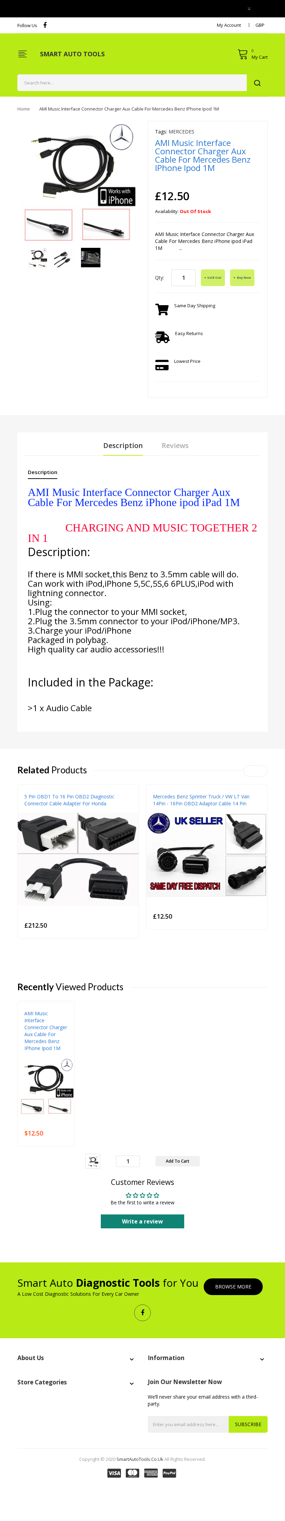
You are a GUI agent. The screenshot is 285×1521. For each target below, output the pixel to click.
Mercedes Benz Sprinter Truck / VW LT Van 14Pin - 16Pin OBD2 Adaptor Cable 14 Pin (201, 800)
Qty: (159, 277)
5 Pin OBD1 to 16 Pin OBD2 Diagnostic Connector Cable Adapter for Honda (69, 800)
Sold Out (214, 277)
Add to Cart (177, 1161)
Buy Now (243, 277)
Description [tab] (123, 445)
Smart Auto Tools (72, 54)
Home (23, 109)
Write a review (142, 1221)
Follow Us (27, 25)
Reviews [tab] (175, 445)
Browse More (233, 1286)
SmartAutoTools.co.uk (139, 1459)
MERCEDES (181, 131)
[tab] (42, 473)
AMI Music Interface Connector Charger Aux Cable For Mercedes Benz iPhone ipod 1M (45, 1030)
